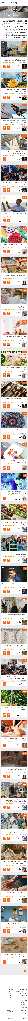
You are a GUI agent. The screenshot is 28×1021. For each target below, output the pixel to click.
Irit (19, 714)
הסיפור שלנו (10, 995)
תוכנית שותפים (23, 1000)
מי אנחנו (11, 991)
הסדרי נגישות (24, 1002)
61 (14, 971)
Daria (19, 868)
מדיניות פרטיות (23, 998)
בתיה (19, 405)
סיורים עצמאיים (9, 1018)
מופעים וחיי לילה (9, 1015)
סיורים (25, 1016)
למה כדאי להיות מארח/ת (21, 991)
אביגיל (18, 744)
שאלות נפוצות (23, 993)
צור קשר (11, 997)
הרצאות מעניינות (23, 1010)
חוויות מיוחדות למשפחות (9, 1010)
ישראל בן (18, 312)
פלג (19, 189)
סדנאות (25, 1018)
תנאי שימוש (24, 997)
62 (11, 971)
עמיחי (19, 65)
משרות (11, 998)
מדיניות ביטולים (23, 995)
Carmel (18, 219)
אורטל (19, 281)
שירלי (19, 528)
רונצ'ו (19, 590)
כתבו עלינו (10, 993)
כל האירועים (10, 1016)
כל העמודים (24, 1004)
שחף (19, 683)
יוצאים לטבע (10, 1013)
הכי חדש (25, 1012)
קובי (19, 96)
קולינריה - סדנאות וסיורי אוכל (21, 1014)
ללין (19, 343)
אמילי (19, 250)
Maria (19, 621)
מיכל (19, 497)
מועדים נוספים (4, 66)
